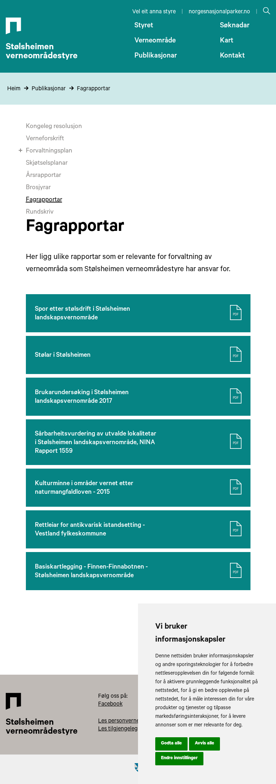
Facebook (110, 704)
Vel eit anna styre (154, 12)
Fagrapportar (93, 89)
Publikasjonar (155, 56)
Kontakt (232, 56)
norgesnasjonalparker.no (219, 12)
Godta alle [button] (171, 743)
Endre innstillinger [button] (179, 758)
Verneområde (155, 41)
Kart (226, 41)
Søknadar (234, 26)
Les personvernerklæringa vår (135, 721)
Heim (13, 89)
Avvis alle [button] (204, 743)
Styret (143, 26)
